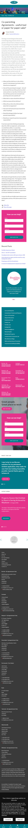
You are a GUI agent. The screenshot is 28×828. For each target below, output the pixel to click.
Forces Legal (14, 787)
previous (1, 539)
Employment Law (9, 320)
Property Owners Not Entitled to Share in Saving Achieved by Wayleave (13, 500)
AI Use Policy (17, 786)
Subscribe (6, 205)
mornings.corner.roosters (8, 742)
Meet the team (6, 409)
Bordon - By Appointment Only (9, 571)
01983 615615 (20, 378)
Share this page (8, 207)
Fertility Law (11, 15)
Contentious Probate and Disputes (13, 313)
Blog (6, 15)
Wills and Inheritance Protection (12, 341)
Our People (4, 559)
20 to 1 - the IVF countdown (8, 252)
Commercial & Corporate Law (12, 336)
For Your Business (5, 557)
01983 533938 (6, 372)
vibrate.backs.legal (7, 683)
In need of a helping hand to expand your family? (14, 263)
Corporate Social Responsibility (12, 343)
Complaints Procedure (13, 784)
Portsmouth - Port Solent (8, 663)
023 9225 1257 (20, 385)
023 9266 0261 (6, 379)
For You (3, 555)
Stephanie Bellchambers (14, 34)
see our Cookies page (12, 812)
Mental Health (8, 331)
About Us (4, 554)
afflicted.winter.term (7, 658)
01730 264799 (20, 372)
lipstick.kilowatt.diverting (8, 610)
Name (6, 218)
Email (6, 223)
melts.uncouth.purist (7, 635)
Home (3, 15)
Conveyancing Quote (6, 564)
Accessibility (4, 784)
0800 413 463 (6, 386)
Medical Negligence (9, 329)
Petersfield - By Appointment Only (10, 640)
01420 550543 (6, 365)
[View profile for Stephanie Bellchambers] (4, 33)
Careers (3, 561)
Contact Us (4, 566)
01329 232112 (20, 364)
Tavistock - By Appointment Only (10, 709)
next (26, 539)
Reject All (20, 819)
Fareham (4, 594)
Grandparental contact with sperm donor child (13, 255)
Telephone (7, 229)
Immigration (8, 327)
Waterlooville (5, 724)
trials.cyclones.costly (7, 589)
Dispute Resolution (9, 317)
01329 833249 (6, 394)
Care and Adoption (9, 310)
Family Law (7, 322)
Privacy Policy (10, 786)
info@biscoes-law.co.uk (8, 587)
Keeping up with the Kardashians (10, 261)
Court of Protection (9, 315)
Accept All (8, 819)
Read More (5, 479)
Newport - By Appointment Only (9, 615)
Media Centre (5, 563)
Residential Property (10, 334)
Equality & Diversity (6, 787)
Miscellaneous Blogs (10, 338)
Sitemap (7, 789)
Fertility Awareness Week (8, 250)
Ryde (3, 687)
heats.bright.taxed (7, 764)
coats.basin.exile (6, 704)
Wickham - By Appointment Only (9, 747)
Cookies (23, 786)
